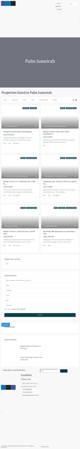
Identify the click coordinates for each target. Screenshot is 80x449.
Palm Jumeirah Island (60, 126)
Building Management (7, 400)
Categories (15, 100)
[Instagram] (8, 387)
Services (5, 393)
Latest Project (5, 429)
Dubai (16, 126)
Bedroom (8, 305)
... (31, 140)
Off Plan (3, 441)
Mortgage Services (6, 408)
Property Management (8, 396)
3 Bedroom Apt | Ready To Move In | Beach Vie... (59, 182)
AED (70, 4)
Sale (2, 437)
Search (40, 315)
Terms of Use (45, 447)
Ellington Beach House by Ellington (17, 131)
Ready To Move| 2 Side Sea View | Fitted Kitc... (19, 232)
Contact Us (4, 422)
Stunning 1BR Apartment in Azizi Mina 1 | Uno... (59, 232)
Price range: (7, 309)
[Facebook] (13, 387)
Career (3, 418)
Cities (32, 100)
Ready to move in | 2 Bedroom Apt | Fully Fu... (19, 182)
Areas (7, 295)
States (24, 100)
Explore (5, 426)
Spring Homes (7, 412)
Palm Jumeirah (43, 100)
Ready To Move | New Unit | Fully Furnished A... (56, 132)
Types (5, 100)
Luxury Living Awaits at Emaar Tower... (31, 357)
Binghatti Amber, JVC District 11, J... (31, 346)
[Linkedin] (3, 387)
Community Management (8, 404)
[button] (10, 393)
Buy (2, 433)
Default (54, 100)
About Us (4, 415)
